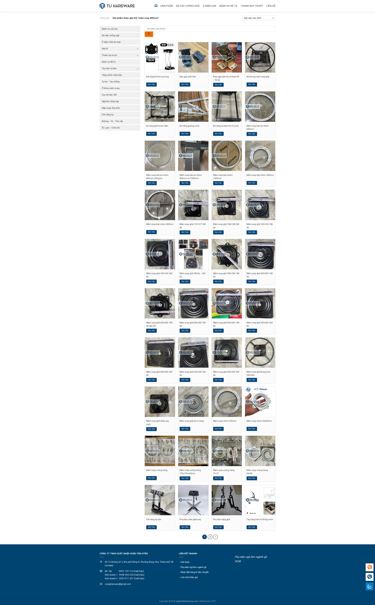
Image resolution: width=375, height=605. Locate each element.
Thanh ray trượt (109, 55)
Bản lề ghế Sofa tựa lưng (157, 76)
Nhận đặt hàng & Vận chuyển (195, 572)
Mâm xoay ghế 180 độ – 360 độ (193, 275)
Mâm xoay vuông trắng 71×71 (223, 472)
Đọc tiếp (151, 84)
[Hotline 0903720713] (370, 577)
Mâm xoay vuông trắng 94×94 (257, 472)
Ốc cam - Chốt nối (111, 127)
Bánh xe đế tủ (108, 62)
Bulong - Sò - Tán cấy (112, 121)
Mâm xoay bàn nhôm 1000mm (223, 176)
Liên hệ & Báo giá (189, 577)
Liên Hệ (270, 5)
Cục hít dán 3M (109, 94)
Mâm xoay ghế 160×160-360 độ (159, 275)
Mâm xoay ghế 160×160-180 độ (260, 226)
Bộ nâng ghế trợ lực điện (157, 126)
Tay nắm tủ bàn (109, 68)
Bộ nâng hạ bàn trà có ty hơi (226, 126)
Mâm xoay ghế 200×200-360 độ (193, 324)
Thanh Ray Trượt (252, 5)
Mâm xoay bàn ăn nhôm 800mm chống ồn (157, 176)
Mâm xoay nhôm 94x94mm (259, 421)
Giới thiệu (185, 562)
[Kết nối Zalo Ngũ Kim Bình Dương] (370, 586)
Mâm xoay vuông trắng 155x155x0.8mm (190, 472)
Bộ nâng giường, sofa (189, 126)
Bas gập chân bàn (188, 76)
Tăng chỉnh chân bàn (112, 75)
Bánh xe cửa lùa (109, 29)
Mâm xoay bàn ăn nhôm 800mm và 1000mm (191, 176)
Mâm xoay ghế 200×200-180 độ (260, 275)
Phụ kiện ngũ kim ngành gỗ (193, 567)
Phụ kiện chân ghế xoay (190, 519)
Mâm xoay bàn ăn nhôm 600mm (258, 127)
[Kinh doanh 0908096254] (370, 567)
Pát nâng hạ (107, 114)
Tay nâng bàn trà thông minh (260, 519)
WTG (213, 601)
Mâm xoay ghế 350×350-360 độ (226, 373)
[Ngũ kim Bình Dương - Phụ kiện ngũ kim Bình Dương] (117, 6)
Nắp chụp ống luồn (111, 108)
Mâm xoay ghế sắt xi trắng (192, 421)
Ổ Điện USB (209, 5)
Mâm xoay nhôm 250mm (224, 421)
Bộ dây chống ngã (110, 35)
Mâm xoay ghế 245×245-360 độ (260, 324)
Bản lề (105, 48)
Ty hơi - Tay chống (111, 81)
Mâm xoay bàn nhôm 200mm (260, 175)
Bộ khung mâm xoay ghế (258, 76)
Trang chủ (104, 18)
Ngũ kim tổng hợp (110, 101)
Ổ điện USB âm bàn (111, 42)
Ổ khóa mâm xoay (111, 88)
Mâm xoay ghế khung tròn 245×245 (258, 373)
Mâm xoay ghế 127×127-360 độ (193, 226)
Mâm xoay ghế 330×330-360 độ (193, 373)
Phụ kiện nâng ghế (221, 519)
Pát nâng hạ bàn (153, 519)
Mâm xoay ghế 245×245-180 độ (226, 324)
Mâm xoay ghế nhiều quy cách (157, 422)
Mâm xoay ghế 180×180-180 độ (226, 275)
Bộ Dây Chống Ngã (188, 5)
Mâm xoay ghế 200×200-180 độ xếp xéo (159, 324)
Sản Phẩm (166, 5)
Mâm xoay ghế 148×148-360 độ (226, 226)
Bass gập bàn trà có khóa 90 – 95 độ (226, 78)
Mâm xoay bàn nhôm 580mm (159, 224)
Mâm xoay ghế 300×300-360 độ (159, 373)
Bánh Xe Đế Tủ (228, 5)
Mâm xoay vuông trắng (156, 470)
